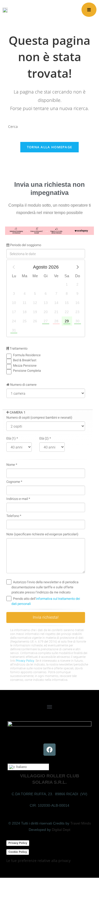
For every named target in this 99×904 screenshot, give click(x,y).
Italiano (21, 767)
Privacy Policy (17, 843)
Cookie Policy (17, 852)
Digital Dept (61, 830)
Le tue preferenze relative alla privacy (38, 860)
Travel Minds (80, 823)
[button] (49, 707)
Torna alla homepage (49, 147)
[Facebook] (49, 749)
